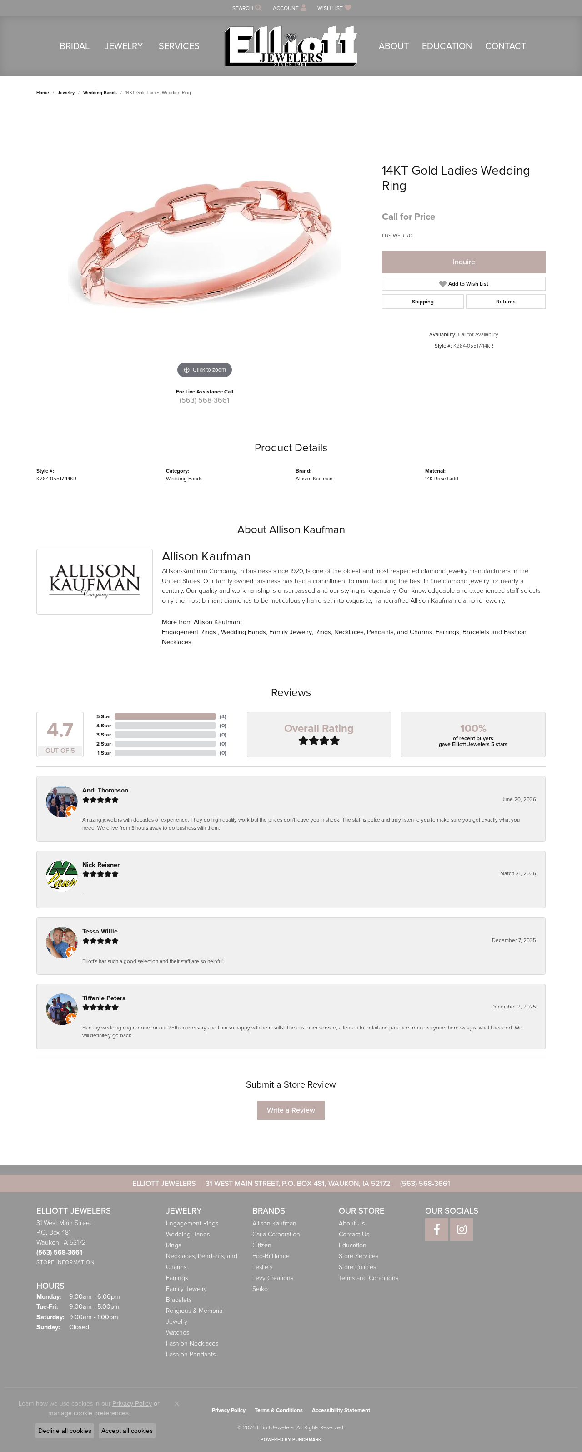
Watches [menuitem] (177, 1332)
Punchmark (306, 1439)
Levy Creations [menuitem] (272, 1278)
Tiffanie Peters (103, 998)
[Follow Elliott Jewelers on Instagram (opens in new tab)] (461, 1229)
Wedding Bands (100, 92)
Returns (506, 301)
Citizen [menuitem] (261, 1245)
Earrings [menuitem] (177, 1278)
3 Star (103, 735)
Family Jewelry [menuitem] (186, 1289)
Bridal (75, 46)
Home (42, 92)
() (223, 716)
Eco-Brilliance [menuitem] (271, 1256)
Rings (323, 632)
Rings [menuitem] (173, 1245)
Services (179, 46)
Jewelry (124, 46)
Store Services (358, 1256)
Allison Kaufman (314, 479)
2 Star (103, 744)
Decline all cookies (64, 1430)
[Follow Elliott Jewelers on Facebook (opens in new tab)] (436, 1229)
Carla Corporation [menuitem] (276, 1234)
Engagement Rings (190, 632)
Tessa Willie (100, 931)
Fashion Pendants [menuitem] (191, 1354)
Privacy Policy (229, 1410)
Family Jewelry (290, 632)
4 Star (103, 725)
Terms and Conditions (368, 1278)
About (394, 46)
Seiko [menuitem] (260, 1289)
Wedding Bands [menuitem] (188, 1234)
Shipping (423, 301)
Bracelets (476, 632)
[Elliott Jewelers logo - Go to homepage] (291, 46)
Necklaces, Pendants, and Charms (383, 632)
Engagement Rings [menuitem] (192, 1223)
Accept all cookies (127, 1430)
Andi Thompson (105, 790)
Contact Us (354, 1234)
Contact (505, 46)
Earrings (447, 632)
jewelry (66, 92)
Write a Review (291, 1110)
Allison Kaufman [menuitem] (274, 1223)
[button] (246, 8)
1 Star (104, 753)
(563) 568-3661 (205, 400)
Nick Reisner (101, 865)
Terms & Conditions (279, 1410)
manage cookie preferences (88, 1413)
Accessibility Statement (341, 1410)
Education (447, 46)
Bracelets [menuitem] (178, 1300)
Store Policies (357, 1267)
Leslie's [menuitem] (262, 1267)
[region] (204, 244)
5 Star (103, 716)
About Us (352, 1223)
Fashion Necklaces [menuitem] (192, 1343)
